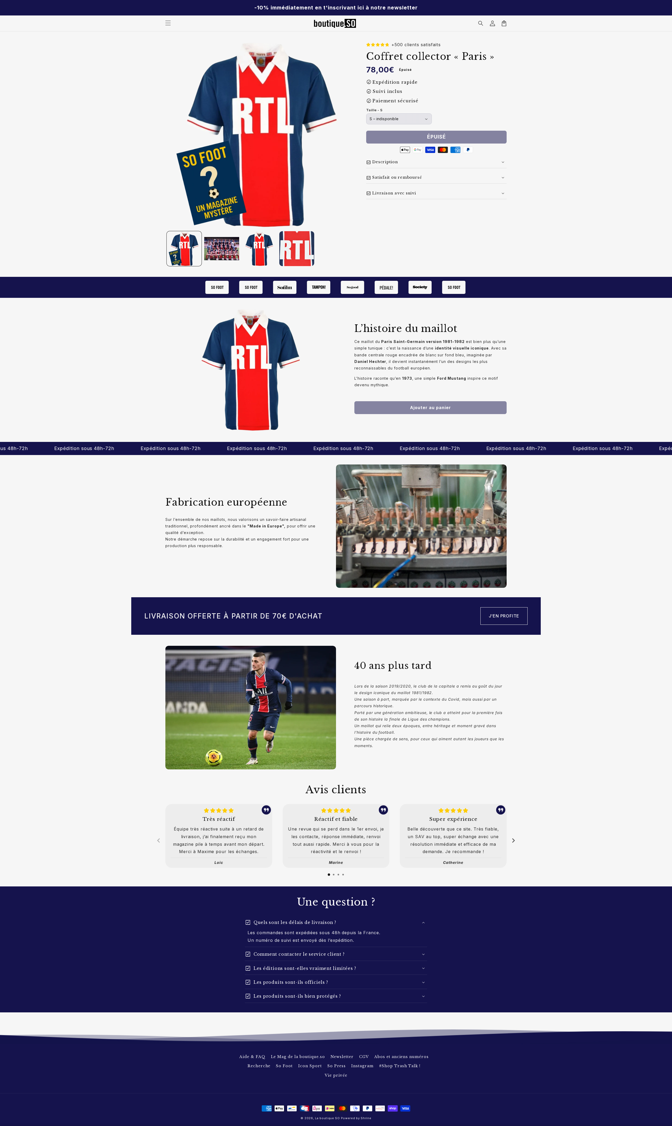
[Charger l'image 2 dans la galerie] (221, 248)
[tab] (329, 874)
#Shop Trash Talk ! (400, 1066)
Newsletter (342, 1056)
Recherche (259, 1066)
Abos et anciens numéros (401, 1056)
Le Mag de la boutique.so (298, 1056)
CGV (364, 1056)
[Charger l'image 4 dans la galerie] (296, 248)
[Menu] (168, 23)
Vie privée (336, 1075)
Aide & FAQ (252, 1056)
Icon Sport (310, 1066)
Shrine (366, 1118)
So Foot (284, 1066)
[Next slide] (513, 840)
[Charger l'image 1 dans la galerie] (184, 248)
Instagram (362, 1066)
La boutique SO (327, 1118)
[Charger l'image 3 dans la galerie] (259, 248)
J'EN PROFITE (504, 615)
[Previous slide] (159, 840)
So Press (336, 1066)
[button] (481, 23)
